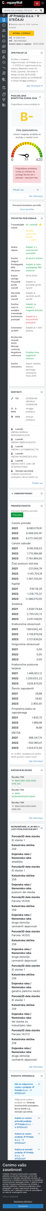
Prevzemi (17, 515)
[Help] (42, 3)
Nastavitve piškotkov (23, 1201)
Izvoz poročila (27, 209)
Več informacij (33, 86)
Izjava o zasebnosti (10, 1196)
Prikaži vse (37, 483)
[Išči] (41, 10)
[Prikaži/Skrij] (36, 10)
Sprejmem (23, 1206)
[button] (37, 3)
